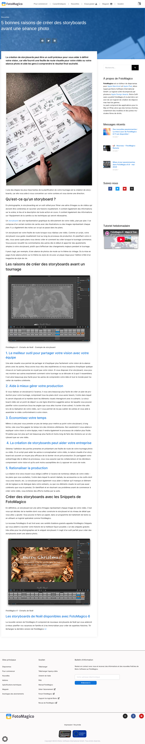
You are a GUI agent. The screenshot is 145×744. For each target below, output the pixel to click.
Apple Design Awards (119, 94)
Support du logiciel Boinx (48, 698)
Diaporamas (6, 667)
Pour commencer (40, 4)
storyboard (13, 221)
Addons (5, 680)
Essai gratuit (89, 4)
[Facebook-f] (110, 189)
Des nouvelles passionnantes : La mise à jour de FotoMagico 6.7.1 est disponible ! (125, 131)
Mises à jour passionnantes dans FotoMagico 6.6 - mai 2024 (124, 164)
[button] (42, 40)
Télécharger (43, 667)
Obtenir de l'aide (45, 676)
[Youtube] (125, 189)
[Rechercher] (135, 67)
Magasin (106, 4)
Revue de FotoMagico (47, 703)
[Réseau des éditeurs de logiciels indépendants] (65, 733)
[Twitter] (117, 189)
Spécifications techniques (11, 685)
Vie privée (77, 725)
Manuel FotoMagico (46, 685)
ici (45, 629)
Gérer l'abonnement (46, 689)
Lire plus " (115, 136)
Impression (68, 725)
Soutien (120, 4)
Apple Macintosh (114, 86)
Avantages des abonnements (13, 694)
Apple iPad (127, 86)
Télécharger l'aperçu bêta (48, 671)
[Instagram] (132, 189)
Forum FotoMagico (46, 694)
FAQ (40, 680)
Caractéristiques (59, 4)
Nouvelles (75, 4)
